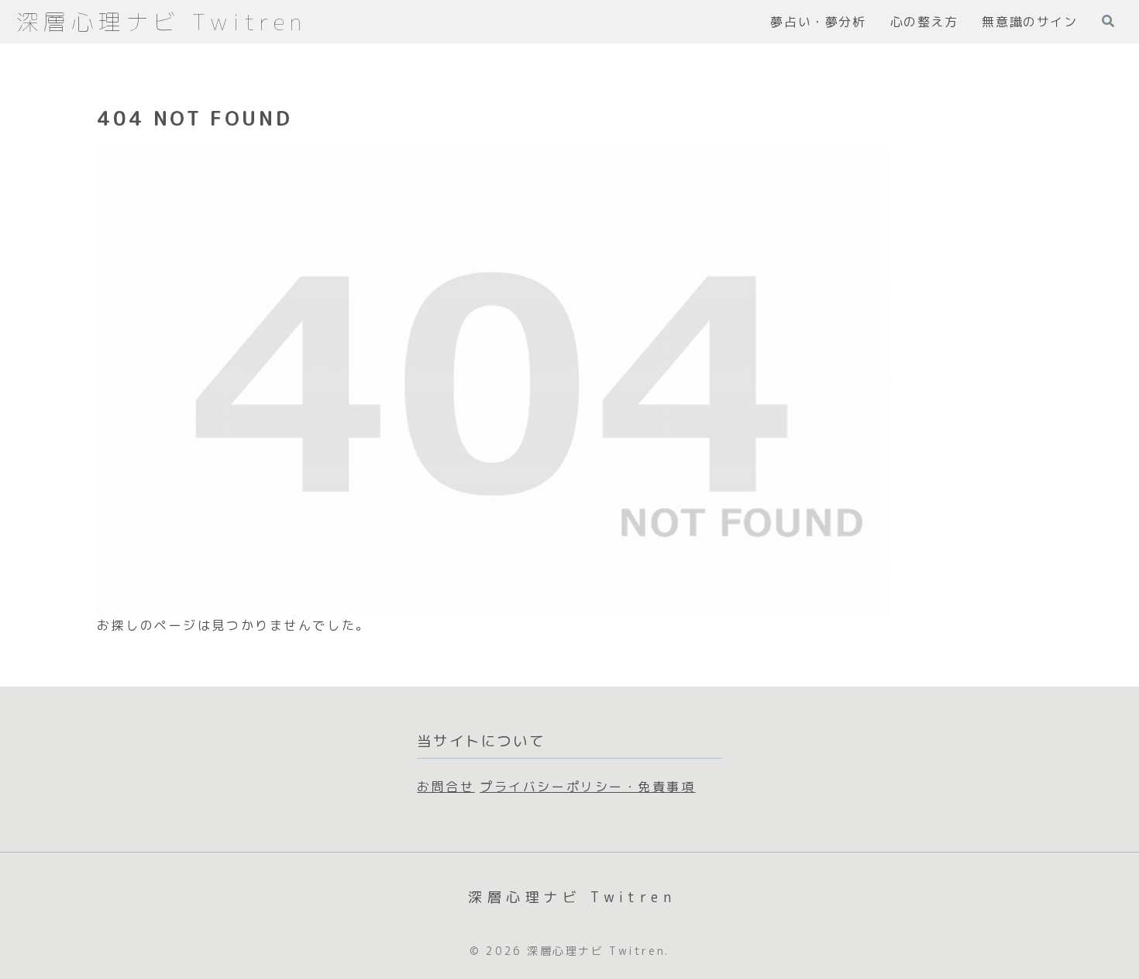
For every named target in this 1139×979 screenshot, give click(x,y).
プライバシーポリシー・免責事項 (587, 786)
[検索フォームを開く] (1108, 20)
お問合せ (445, 786)
